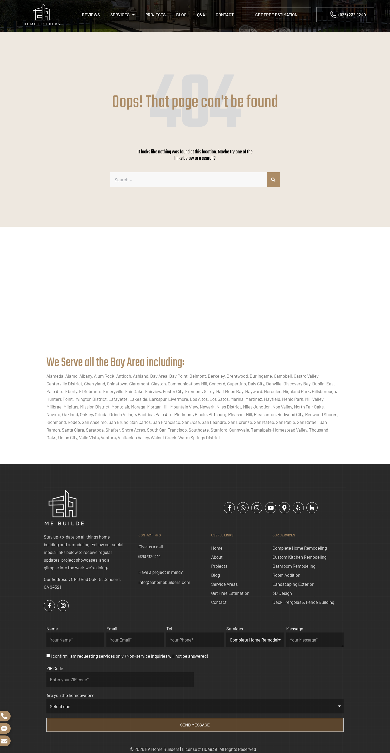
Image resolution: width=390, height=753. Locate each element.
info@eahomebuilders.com (164, 582)
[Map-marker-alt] (284, 507)
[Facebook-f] (229, 507)
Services (119, 14)
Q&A (201, 14)
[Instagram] (256, 507)
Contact (225, 14)
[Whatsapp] (243, 507)
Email (111, 628)
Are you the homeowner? (70, 695)
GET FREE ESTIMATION (276, 14)
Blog (181, 14)
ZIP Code (54, 668)
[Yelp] (298, 507)
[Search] (273, 179)
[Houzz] (312, 507)
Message (294, 628)
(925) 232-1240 (149, 556)
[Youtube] (270, 507)
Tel (169, 628)
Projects (155, 14)
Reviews (91, 14)
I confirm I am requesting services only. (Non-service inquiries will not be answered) (129, 656)
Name (52, 628)
